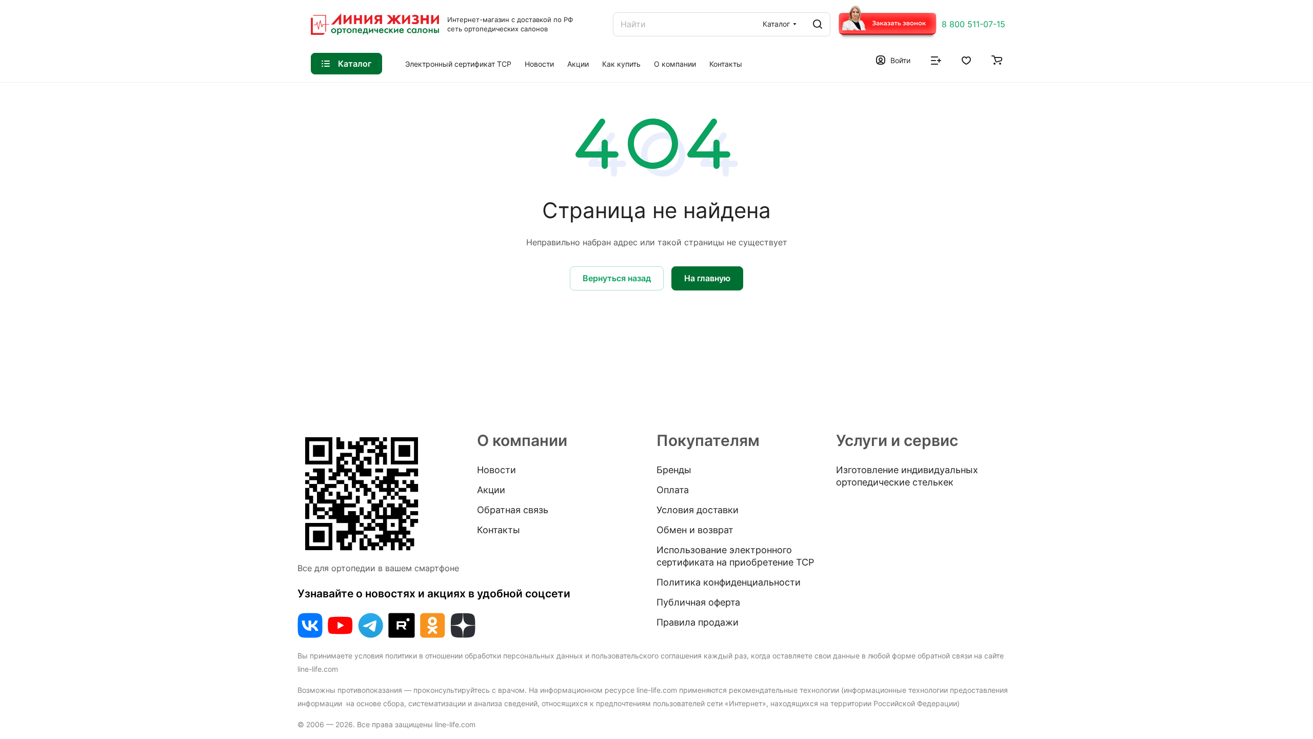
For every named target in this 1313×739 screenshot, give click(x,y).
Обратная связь (512, 509)
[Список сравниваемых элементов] (936, 59)
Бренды (673, 469)
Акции (491, 489)
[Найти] (817, 24)
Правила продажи (697, 622)
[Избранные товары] (966, 59)
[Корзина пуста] (996, 59)
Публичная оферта (698, 602)
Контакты (498, 529)
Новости (496, 469)
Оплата (672, 489)
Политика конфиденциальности (728, 582)
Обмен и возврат (694, 529)
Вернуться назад (617, 278)
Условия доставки (697, 509)
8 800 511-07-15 (973, 24)
